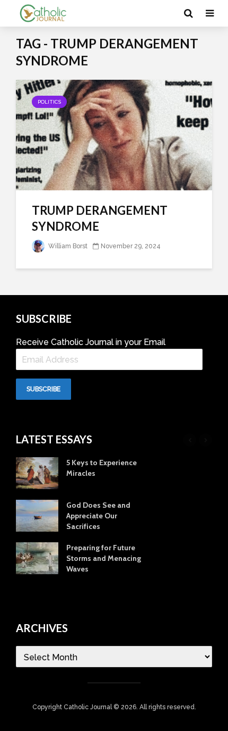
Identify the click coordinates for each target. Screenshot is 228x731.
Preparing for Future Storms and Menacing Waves (103, 558)
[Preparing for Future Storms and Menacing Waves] (37, 557)
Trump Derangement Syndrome (100, 218)
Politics (49, 102)
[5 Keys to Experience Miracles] (37, 472)
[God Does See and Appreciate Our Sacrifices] (37, 515)
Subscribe (43, 389)
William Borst (67, 246)
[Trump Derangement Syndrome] (114, 134)
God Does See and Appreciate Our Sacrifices (98, 515)
